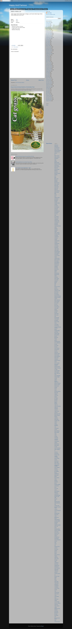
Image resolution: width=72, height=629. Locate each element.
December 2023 (49, 65)
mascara (56, 412)
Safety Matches (57, 502)
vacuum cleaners (57, 603)
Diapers (55, 270)
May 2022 (48, 91)
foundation (56, 320)
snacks (55, 541)
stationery (56, 557)
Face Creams (56, 301)
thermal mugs (56, 576)
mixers (55, 423)
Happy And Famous (18, 5)
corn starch (56, 246)
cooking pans (56, 243)
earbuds (55, 281)
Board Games (56, 182)
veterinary (56, 604)
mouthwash (56, 428)
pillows (55, 476)
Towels (55, 589)
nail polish (56, 437)
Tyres (55, 597)
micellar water (56, 420)
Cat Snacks (56, 212)
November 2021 (49, 99)
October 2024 (48, 52)
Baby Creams (56, 155)
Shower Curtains (57, 530)
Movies (45, 9)
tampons (56, 572)
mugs (55, 433)
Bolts (55, 193)
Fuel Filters (56, 324)
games (55, 329)
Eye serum (56, 293)
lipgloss (55, 402)
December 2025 (49, 33)
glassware (56, 337)
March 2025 (48, 45)
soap (55, 542)
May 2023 (48, 75)
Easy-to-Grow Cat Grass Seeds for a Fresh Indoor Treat (22, 87)
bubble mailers (57, 197)
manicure (56, 409)
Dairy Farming (57, 259)
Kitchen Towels (57, 384)
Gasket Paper (56, 333)
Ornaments (56, 453)
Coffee (55, 231)
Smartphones (56, 537)
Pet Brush (56, 470)
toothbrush (56, 584)
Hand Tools (56, 357)
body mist (56, 188)
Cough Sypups (57, 251)
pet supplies (56, 471)
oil (54, 450)
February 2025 (48, 46)
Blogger (42, 626)
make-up (56, 404)
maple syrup (56, 411)
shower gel (56, 531)
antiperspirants (57, 151)
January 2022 (48, 96)
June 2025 (48, 41)
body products (57, 190)
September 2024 (49, 53)
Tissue (55, 580)
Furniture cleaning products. (57, 327)
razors (55, 489)
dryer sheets (56, 278)
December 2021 (49, 98)
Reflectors (56, 492)
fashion (55, 309)
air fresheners (56, 147)
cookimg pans (56, 240)
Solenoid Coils (57, 546)
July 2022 (48, 88)
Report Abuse (49, 143)
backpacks (56, 158)
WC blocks (56, 612)
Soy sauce (56, 549)
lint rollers (56, 398)
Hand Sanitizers (57, 356)
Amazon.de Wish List (38, 9)
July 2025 (48, 40)
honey (55, 361)
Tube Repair (56, 596)
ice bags (55, 369)
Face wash (56, 308)
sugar (55, 561)
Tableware (56, 570)
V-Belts (55, 600)
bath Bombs (56, 165)
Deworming (56, 269)
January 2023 (48, 80)
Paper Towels (56, 463)
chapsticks (56, 219)
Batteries (56, 170)
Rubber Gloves (57, 501)
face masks (56, 302)
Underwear (56, 599)
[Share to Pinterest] (22, 45)
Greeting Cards (57, 341)
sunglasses (56, 562)
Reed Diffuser (56, 491)
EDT (55, 285)
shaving (55, 523)
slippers (55, 535)
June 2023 (48, 73)
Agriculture (56, 146)
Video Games (56, 605)
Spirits (55, 553)
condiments (56, 236)
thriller (55, 577)
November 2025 (49, 34)
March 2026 (48, 29)
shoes (55, 527)
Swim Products (57, 568)
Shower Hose (56, 533)
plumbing (56, 481)
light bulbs (56, 392)
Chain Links (56, 217)
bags (55, 159)
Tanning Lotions (57, 573)
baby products (57, 157)
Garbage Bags (57, 330)
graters (55, 340)
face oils (55, 304)
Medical (55, 416)
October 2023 (48, 68)
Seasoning (56, 514)
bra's (55, 196)
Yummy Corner (22, 9)
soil (55, 545)
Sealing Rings (56, 513)
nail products (56, 441)
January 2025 (48, 48)
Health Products (57, 360)
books (55, 194)
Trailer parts (56, 593)
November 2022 (49, 83)
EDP (55, 283)
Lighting (55, 394)
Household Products (56, 365)
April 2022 (48, 92)
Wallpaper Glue (57, 608)
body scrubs (56, 192)
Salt (55, 504)
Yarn (55, 620)
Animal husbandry (57, 150)
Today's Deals (29, 9)
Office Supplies (57, 449)
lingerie (55, 396)
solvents (55, 547)
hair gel (55, 344)
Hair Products (56, 348)
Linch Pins (56, 395)
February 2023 (48, 79)
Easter (55, 282)
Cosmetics (56, 247)
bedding (55, 174)
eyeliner (55, 298)
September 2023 (49, 69)
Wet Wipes (56, 615)
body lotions (56, 186)
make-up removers (56, 408)
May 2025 (48, 42)
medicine (56, 417)
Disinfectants (56, 274)
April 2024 (48, 60)
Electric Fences (57, 286)
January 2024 (48, 64)
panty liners (56, 461)
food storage (56, 317)
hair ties (55, 350)
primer (55, 483)
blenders (56, 181)
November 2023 (49, 67)
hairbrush (56, 352)
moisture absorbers (56, 425)
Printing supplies (57, 484)
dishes (55, 271)
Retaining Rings (57, 495)
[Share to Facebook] (21, 45)
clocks (55, 227)
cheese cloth (56, 220)
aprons (55, 153)
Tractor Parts (56, 592)
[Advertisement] (53, 124)
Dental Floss (56, 263)
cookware (56, 244)
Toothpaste (56, 585)
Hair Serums (56, 349)
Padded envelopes (56, 456)
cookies (55, 239)
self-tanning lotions (56, 518)
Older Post (41, 80)
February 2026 (48, 30)
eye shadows (56, 294)
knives (55, 388)
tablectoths (56, 569)
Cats (55, 215)
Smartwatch (56, 538)
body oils (56, 189)
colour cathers (57, 232)
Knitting (55, 387)
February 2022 (48, 95)
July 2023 (48, 72)
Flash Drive (56, 313)
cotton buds (56, 248)
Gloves (55, 338)
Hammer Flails (57, 353)
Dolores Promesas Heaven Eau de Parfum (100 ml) (25, 156)
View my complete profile (50, 14)
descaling (56, 267)
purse (55, 487)
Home (12, 9)
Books (16, 9)
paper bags (56, 462)
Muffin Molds (56, 432)
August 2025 (48, 38)
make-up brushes (57, 406)
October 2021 (48, 100)
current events (57, 255)
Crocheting (56, 254)
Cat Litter (56, 209)
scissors (55, 509)
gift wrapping (56, 334)
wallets (55, 607)
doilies (55, 275)
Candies (55, 201)
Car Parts (56, 205)
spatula (55, 550)
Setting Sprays (57, 519)
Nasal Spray (56, 445)
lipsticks (55, 403)
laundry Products (57, 391)
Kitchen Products (57, 383)
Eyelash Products (57, 297)
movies (55, 429)
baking (55, 161)
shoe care (56, 526)
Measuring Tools (57, 413)
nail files (55, 436)
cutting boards (57, 258)
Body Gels (56, 185)
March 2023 (48, 77)
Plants (55, 479)
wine (55, 616)
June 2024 (48, 57)
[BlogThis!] (19, 45)
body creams (56, 184)
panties (55, 459)
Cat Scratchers (57, 211)
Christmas (56, 224)
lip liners (55, 400)
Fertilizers (56, 310)
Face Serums (56, 306)
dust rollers (56, 279)
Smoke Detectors (57, 539)
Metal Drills (56, 419)
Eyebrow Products (57, 296)
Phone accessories (56, 473)
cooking (55, 242)
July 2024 (48, 56)
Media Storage (57, 415)
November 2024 (49, 50)
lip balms (56, 399)
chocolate (56, 223)
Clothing (55, 228)
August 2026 (48, 22)
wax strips (56, 611)
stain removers (57, 554)
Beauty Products (57, 173)
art (54, 154)
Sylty (17, 19)
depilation (56, 266)
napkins (55, 442)
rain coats (56, 488)
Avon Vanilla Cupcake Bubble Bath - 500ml (23, 167)
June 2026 (48, 25)
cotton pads (56, 250)
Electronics (56, 289)
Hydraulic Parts (57, 366)
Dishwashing (56, 273)
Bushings (56, 200)
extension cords (57, 290)
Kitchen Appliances (56, 381)
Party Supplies (57, 467)
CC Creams (56, 216)
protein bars (56, 485)
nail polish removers (56, 439)
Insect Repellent (57, 375)
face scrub (56, 305)
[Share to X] (20, 45)
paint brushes (56, 458)
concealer (56, 235)
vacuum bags (56, 601)
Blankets (55, 180)
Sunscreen (56, 564)
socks (55, 543)
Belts (55, 177)
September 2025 (49, 37)
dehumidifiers (56, 262)
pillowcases (56, 475)
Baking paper (56, 162)
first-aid (55, 312)
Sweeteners (56, 566)
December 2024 (49, 49)
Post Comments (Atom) (20, 82)
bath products (56, 166)
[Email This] (18, 45)
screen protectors (57, 510)
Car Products (56, 207)
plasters (55, 480)
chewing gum (56, 221)
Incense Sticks (57, 370)
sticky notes (56, 558)
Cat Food (56, 208)
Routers (55, 498)
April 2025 (48, 44)
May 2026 (48, 26)
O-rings (55, 446)
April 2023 (48, 76)
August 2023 (48, 71)
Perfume (55, 468)
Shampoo (56, 522)
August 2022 (48, 87)
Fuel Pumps (56, 325)
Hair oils (55, 346)
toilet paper (56, 581)
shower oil (56, 534)
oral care (56, 452)
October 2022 (48, 84)
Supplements (56, 565)
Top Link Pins (56, 588)
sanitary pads (56, 505)
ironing (55, 378)
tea (55, 574)
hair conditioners (57, 342)
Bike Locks (56, 178)
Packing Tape (56, 454)
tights (55, 578)
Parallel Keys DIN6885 (56, 465)
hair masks (56, 345)
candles (55, 204)
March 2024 (48, 61)
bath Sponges (56, 169)
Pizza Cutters (56, 477)
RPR (55, 500)
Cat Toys (56, 213)
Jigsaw (55, 379)
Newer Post (14, 80)
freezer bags (56, 321)
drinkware (56, 277)
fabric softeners (57, 300)
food (55, 316)
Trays (55, 595)
